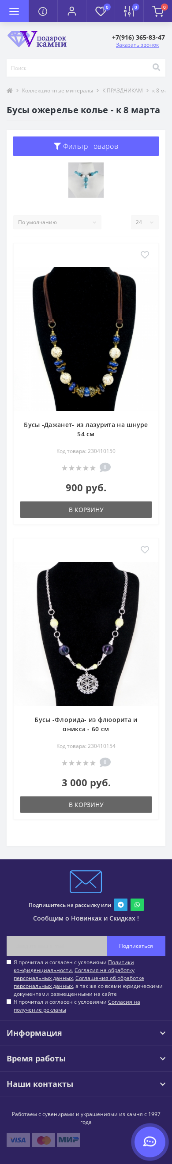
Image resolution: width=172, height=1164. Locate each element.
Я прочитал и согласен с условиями (77, 1005)
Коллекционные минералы (57, 90)
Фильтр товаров (89, 146)
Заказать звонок (137, 44)
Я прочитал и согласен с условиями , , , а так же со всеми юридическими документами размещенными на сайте (88, 978)
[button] (71, 11)
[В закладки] (145, 255)
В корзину (86, 509)
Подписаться (136, 946)
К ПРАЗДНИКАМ (122, 90)
